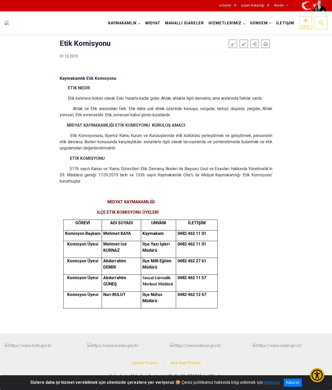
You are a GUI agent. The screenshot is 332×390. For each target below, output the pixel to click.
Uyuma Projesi (145, 363)
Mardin (279, 5)
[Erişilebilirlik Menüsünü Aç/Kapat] (317, 375)
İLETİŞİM (285, 23)
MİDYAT (152, 23)
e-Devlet (225, 5)
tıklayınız (272, 382)
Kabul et (292, 382)
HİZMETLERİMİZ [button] (225, 23)
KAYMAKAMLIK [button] (122, 23)
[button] (255, 44)
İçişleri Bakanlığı (252, 5)
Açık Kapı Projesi (185, 363)
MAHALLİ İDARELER (184, 23)
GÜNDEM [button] (259, 23)
